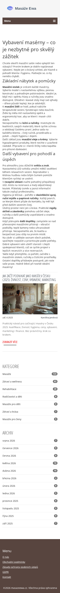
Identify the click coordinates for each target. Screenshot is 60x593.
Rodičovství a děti (29, 396)
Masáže (29, 374)
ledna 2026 (29, 493)
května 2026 (29, 463)
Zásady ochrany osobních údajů (20, 567)
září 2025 (29, 523)
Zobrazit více (10, 342)
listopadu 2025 (29, 508)
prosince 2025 (29, 500)
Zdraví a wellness (29, 381)
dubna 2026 (29, 470)
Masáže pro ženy (29, 419)
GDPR (5, 572)
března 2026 (29, 478)
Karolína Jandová (49, 317)
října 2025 (29, 516)
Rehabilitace (29, 389)
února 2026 (29, 485)
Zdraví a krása (29, 411)
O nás (5, 557)
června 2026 (29, 455)
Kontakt (6, 577)
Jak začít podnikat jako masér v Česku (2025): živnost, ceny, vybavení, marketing (29, 277)
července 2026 (29, 448)
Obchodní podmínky (13, 562)
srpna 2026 (29, 440)
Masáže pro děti (29, 404)
